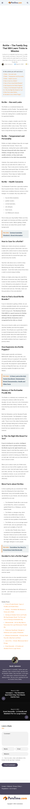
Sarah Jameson (15, 666)
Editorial (9, 786)
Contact (4, 786)
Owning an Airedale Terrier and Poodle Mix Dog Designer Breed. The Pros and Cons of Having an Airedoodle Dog (15, 617)
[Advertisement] (15, 21)
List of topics (13, 788)
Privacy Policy (17, 786)
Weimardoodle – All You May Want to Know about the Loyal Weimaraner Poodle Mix (15, 625)
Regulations (5, 788)
